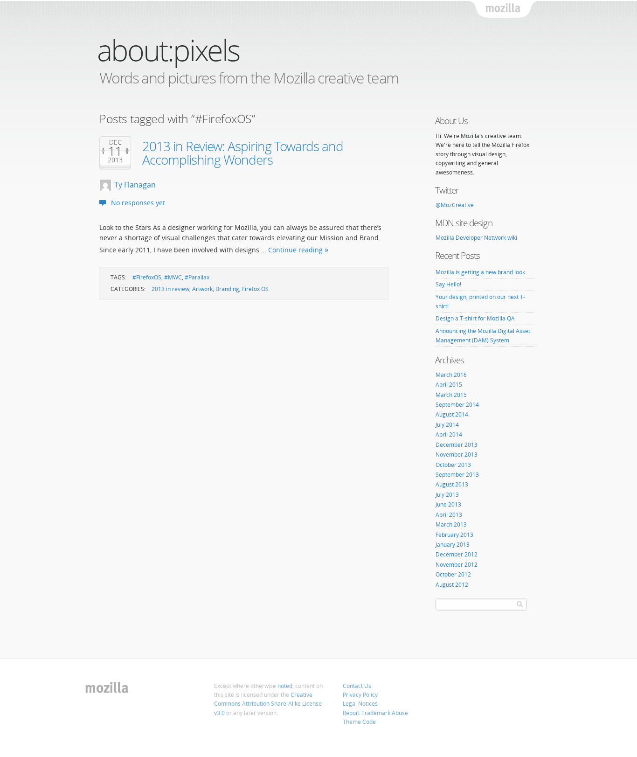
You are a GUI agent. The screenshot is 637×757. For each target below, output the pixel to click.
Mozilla (503, 9)
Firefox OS (255, 289)
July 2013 (447, 495)
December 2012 (457, 554)
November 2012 (457, 565)
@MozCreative (455, 205)
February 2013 (454, 535)
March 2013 (451, 524)
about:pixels (168, 49)
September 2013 (457, 475)
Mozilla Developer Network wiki (476, 238)
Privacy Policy (360, 695)
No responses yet (138, 202)
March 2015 (451, 395)
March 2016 (451, 375)
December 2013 (457, 445)
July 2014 (447, 425)
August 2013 (452, 484)
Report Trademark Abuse (375, 713)
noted (284, 686)
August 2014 (452, 414)
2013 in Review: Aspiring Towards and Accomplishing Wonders (242, 152)
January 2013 (453, 545)
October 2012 (453, 574)
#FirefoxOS (146, 277)
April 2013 (449, 515)
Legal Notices (360, 704)
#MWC (173, 277)
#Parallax (197, 277)
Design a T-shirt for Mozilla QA (475, 318)
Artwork (202, 289)
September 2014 (457, 405)
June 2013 (448, 504)
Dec (115, 142)
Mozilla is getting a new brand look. (481, 272)
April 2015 (449, 385)
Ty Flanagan (135, 185)
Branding (227, 289)
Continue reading (295, 249)
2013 (115, 160)
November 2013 (457, 454)
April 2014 (449, 434)
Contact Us (357, 686)
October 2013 (453, 465)
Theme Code (359, 722)
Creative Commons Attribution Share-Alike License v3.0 (268, 703)
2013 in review (170, 289)
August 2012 (452, 585)
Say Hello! (448, 284)
